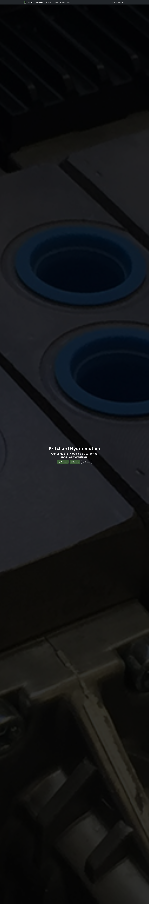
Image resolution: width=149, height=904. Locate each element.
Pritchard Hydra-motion (35, 2)
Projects (48, 2)
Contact (68, 2)
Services (62, 2)
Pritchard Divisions (118, 2)
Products (55, 2)
